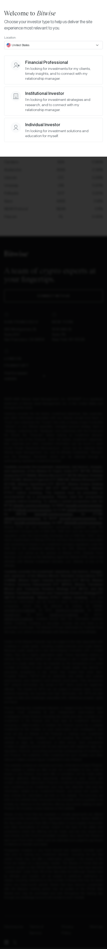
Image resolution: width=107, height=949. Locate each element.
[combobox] (53, 45)
